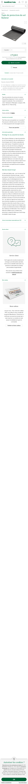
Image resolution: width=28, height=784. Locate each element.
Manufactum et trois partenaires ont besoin (12, 765)
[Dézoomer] (23, 44)
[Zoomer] (25, 44)
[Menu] (2, 2)
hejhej (13, 113)
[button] (25, 22)
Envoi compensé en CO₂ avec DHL (14, 58)
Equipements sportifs (14, 10)
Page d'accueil (5, 10)
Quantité (6, 50)
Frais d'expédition (22, 57)
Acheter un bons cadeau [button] (14, 325)
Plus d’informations (23, 782)
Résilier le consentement (6, 782)
